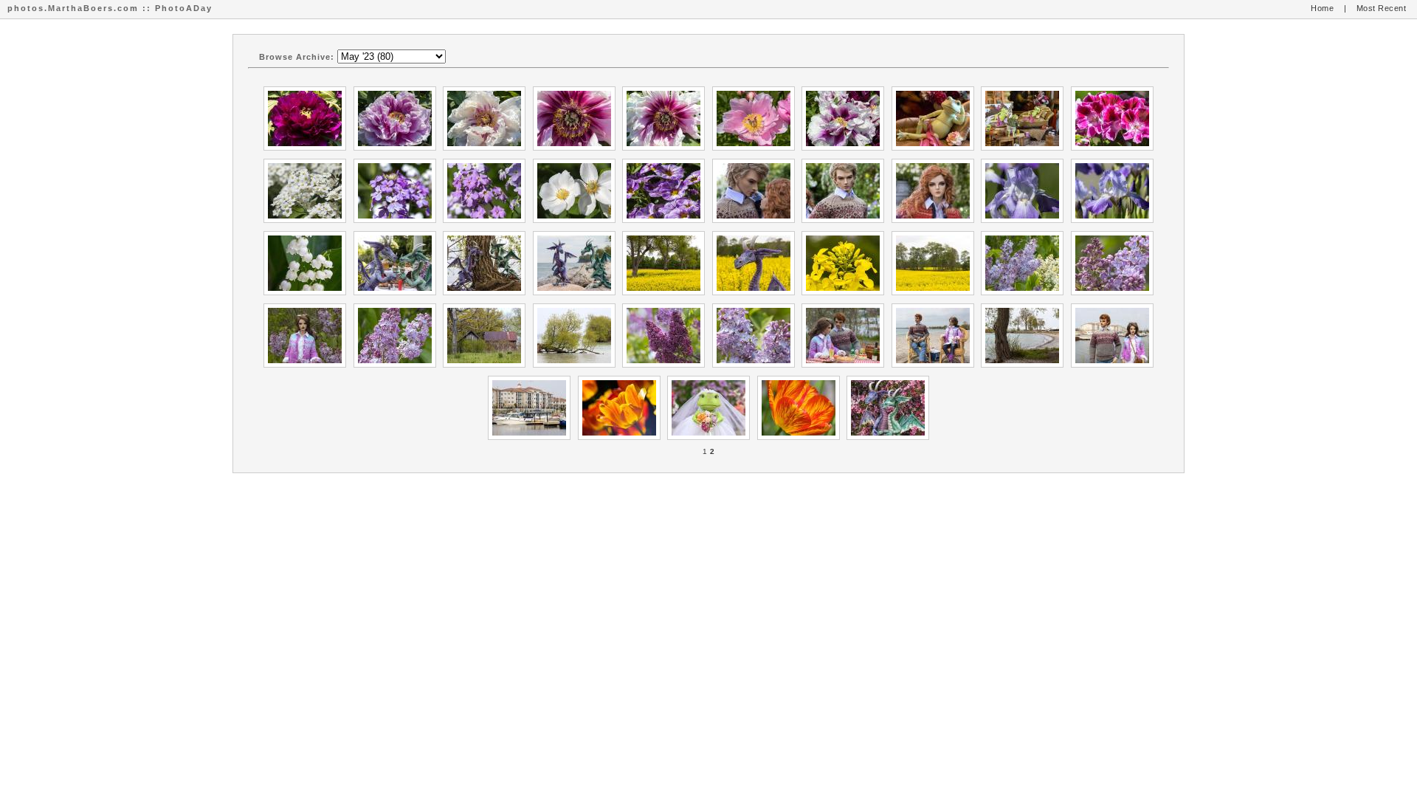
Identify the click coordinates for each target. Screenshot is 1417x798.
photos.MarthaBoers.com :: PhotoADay (110, 8)
